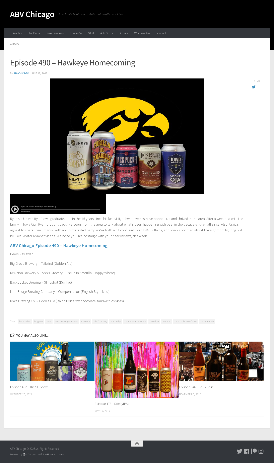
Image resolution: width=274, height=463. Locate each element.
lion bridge (116, 321)
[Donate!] (254, 451)
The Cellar (34, 33)
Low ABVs (76, 33)
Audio (14, 44)
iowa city (85, 321)
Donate (124, 33)
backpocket (24, 321)
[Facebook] (247, 451)
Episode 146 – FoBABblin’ (196, 387)
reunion (166, 321)
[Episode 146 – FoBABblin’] (221, 361)
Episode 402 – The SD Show (29, 387)
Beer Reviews (55, 33)
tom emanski (207, 321)
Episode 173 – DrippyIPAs (112, 403)
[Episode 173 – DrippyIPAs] (137, 370)
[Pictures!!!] (261, 451)
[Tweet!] (239, 451)
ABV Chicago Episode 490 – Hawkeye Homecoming (59, 245)
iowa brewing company (66, 321)
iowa (49, 321)
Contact (160, 33)
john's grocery (100, 321)
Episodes (16, 33)
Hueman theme (55, 454)
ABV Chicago (32, 14)
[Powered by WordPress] (24, 454)
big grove (38, 321)
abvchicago (21, 73)
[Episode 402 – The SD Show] (52, 361)
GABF (91, 33)
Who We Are (142, 33)
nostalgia (154, 321)
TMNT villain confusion (185, 321)
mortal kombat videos (135, 321)
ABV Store (106, 33)
